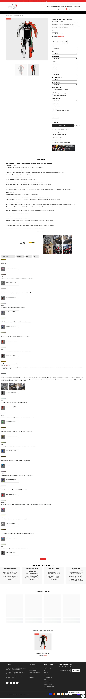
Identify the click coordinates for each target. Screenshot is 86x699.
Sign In (78, 9)
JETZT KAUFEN (60, 1)
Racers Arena (58, 30)
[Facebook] (7, 683)
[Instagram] (11, 683)
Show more (43, 558)
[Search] (75, 4)
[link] (10, 575)
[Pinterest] (14, 683)
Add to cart (62, 125)
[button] (48, 239)
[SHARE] (79, 125)
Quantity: (54, 114)
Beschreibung (41, 159)
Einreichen (76, 670)
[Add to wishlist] (76, 125)
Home (7, 15)
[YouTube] (17, 683)
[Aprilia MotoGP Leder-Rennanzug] (43, 641)
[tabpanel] (43, 408)
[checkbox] (36, 256)
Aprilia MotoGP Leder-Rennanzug (42, 653)
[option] (27, 39)
